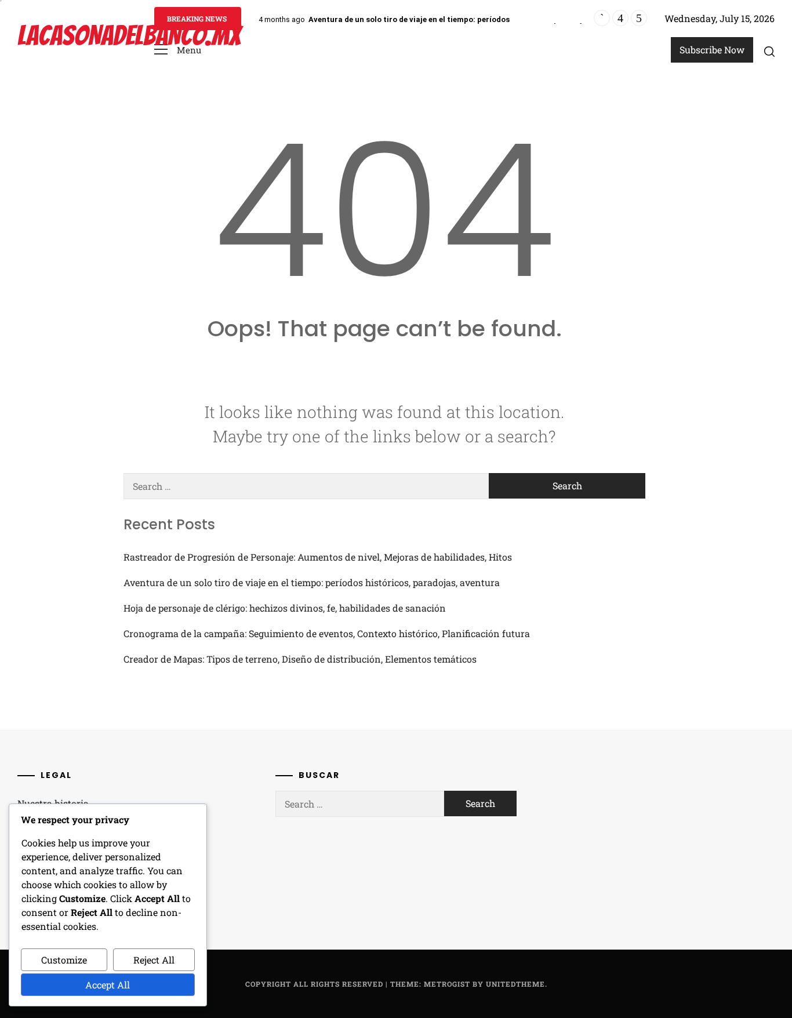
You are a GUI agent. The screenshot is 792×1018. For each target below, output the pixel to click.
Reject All (154, 960)
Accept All (107, 985)
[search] (769, 51)
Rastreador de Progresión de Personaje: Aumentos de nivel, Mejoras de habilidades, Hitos (317, 557)
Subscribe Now (712, 49)
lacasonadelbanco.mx (129, 35)
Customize (64, 960)
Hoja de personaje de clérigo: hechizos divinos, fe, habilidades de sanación (284, 608)
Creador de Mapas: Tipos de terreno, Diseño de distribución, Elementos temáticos (300, 659)
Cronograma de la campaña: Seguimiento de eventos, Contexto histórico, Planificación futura (326, 633)
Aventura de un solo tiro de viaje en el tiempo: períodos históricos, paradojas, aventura (468, 19)
